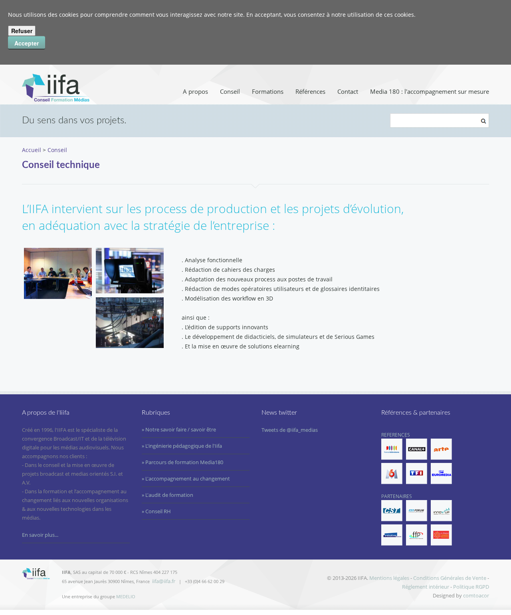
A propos (195, 91)
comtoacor (476, 595)
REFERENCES (395, 434)
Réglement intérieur (425, 586)
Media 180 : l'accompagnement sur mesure (429, 91)
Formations (267, 91)
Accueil (31, 150)
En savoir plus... (40, 534)
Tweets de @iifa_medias (289, 429)
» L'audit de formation (167, 494)
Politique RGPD (471, 586)
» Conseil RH (156, 511)
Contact (347, 91)
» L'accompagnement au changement (186, 478)
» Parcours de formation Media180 (182, 462)
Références (310, 91)
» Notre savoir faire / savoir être (179, 429)
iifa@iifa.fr (163, 581)
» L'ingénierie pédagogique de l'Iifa (182, 445)
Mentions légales (389, 577)
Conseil (230, 91)
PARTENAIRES (396, 496)
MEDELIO (125, 596)
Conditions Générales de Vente (449, 577)
